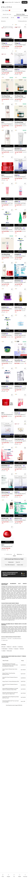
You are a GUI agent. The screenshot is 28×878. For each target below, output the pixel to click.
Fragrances (20, 646)
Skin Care (3, 646)
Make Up (9, 646)
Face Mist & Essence (10, 564)
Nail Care (22, 648)
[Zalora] (14, 7)
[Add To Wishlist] (12, 43)
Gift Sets (11, 648)
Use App (24, 2)
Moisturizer (11, 562)
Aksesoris (16, 648)
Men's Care (9, 650)
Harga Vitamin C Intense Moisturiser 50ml (10, 681)
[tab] (7, 14)
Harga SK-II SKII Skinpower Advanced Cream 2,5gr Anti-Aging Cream (10, 693)
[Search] (25, 10)
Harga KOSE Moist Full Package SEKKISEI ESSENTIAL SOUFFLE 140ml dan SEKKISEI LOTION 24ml (10, 665)
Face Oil (18, 562)
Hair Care (14, 646)
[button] (14, 2)
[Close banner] (1, 2)
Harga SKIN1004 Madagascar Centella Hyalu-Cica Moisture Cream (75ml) (10, 689)
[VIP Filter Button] (19, 17)
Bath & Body (4, 648)
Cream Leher (20, 564)
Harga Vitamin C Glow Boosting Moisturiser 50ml (8, 674)
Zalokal (3, 650)
